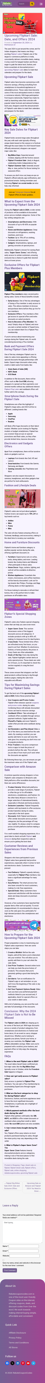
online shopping (20, 1170)
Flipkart (29, 836)
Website (6, 1256)
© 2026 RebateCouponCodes (18, 1373)
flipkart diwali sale (17, 1168)
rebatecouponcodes (12, 1173)
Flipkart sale (18, 70)
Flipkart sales (16, 54)
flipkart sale (8, 1170)
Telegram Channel (22, 192)
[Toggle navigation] (41, 3)
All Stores (13, 1347)
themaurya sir (10, 45)
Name (5, 1246)
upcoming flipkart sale (29, 1173)
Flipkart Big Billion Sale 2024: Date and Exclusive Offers (12, 1186)
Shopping (16, 1165)
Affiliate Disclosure (17, 1333)
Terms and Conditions (19, 1342)
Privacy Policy (15, 1337)
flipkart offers (30, 1168)
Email (5, 1251)
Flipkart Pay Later (11, 389)
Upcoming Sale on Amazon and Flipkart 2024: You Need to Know (33, 1187)
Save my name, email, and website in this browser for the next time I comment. (22, 1264)
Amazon (7, 839)
